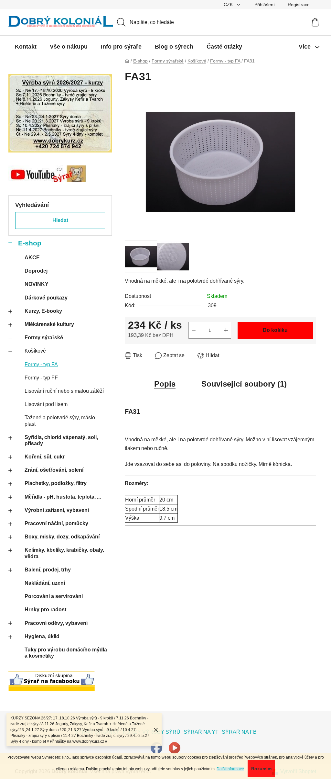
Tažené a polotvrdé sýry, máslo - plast (61, 420)
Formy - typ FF (41, 377)
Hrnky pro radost (45, 609)
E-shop (29, 243)
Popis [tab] (165, 383)
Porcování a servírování (54, 596)
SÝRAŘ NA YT (201, 732)
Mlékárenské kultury (49, 324)
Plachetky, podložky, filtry (56, 483)
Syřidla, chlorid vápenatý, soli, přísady (61, 440)
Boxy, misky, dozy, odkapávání (62, 536)
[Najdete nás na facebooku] (156, 748)
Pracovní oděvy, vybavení (56, 623)
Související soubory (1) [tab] (244, 383)
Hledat (60, 220)
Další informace (230, 769)
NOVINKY (36, 284)
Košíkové (35, 351)
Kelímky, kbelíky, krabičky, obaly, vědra (64, 553)
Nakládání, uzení (45, 583)
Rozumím (261, 768)
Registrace (299, 4)
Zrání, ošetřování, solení (54, 470)
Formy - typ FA (41, 364)
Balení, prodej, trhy (48, 569)
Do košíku (275, 330)
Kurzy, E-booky (43, 311)
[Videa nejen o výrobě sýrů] (174, 748)
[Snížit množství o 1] (193, 330)
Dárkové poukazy (46, 297)
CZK (229, 4)
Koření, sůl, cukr (45, 456)
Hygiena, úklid (42, 636)
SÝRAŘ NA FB (239, 732)
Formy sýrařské (44, 337)
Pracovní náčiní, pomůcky (56, 523)
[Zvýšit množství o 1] (226, 330)
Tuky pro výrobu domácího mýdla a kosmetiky (66, 653)
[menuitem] (25, 47)
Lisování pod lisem (46, 404)
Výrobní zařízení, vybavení (57, 510)
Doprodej (36, 271)
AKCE (32, 257)
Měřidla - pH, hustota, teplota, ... (63, 497)
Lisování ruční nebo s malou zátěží (64, 391)
